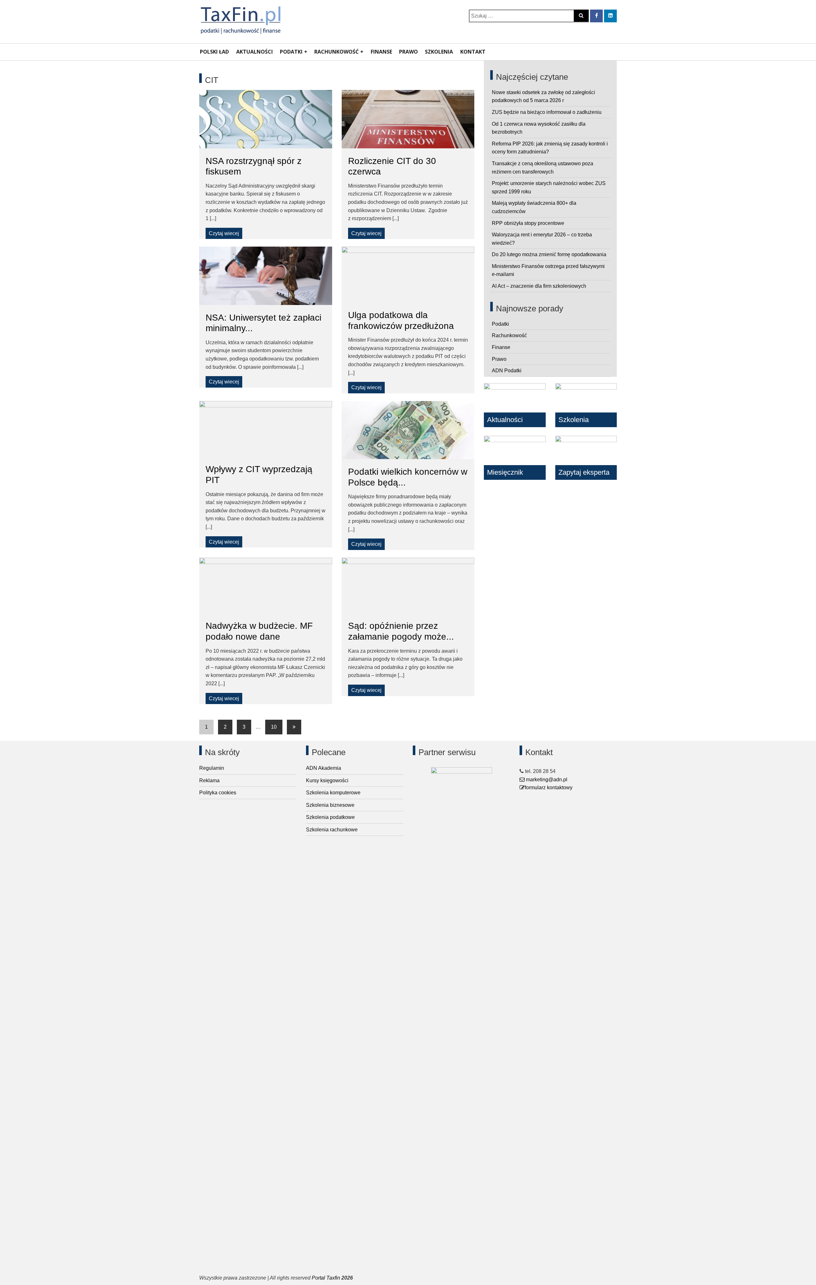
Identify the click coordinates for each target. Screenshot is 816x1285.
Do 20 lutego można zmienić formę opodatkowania (549, 254)
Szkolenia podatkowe (330, 817)
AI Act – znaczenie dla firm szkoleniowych (539, 286)
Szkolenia (439, 51)
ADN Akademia (323, 768)
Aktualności (254, 51)
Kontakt (472, 51)
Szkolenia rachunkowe (332, 829)
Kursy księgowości (327, 780)
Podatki (291, 51)
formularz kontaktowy (548, 787)
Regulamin (211, 768)
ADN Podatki (506, 370)
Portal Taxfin (326, 1278)
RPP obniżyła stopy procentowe (528, 223)
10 (274, 727)
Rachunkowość (336, 51)
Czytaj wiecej (224, 233)
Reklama (209, 780)
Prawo (408, 51)
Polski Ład (214, 51)
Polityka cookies (217, 792)
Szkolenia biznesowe (330, 805)
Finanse (381, 51)
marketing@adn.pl (546, 779)
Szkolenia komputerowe (333, 792)
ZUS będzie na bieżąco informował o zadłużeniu (546, 112)
